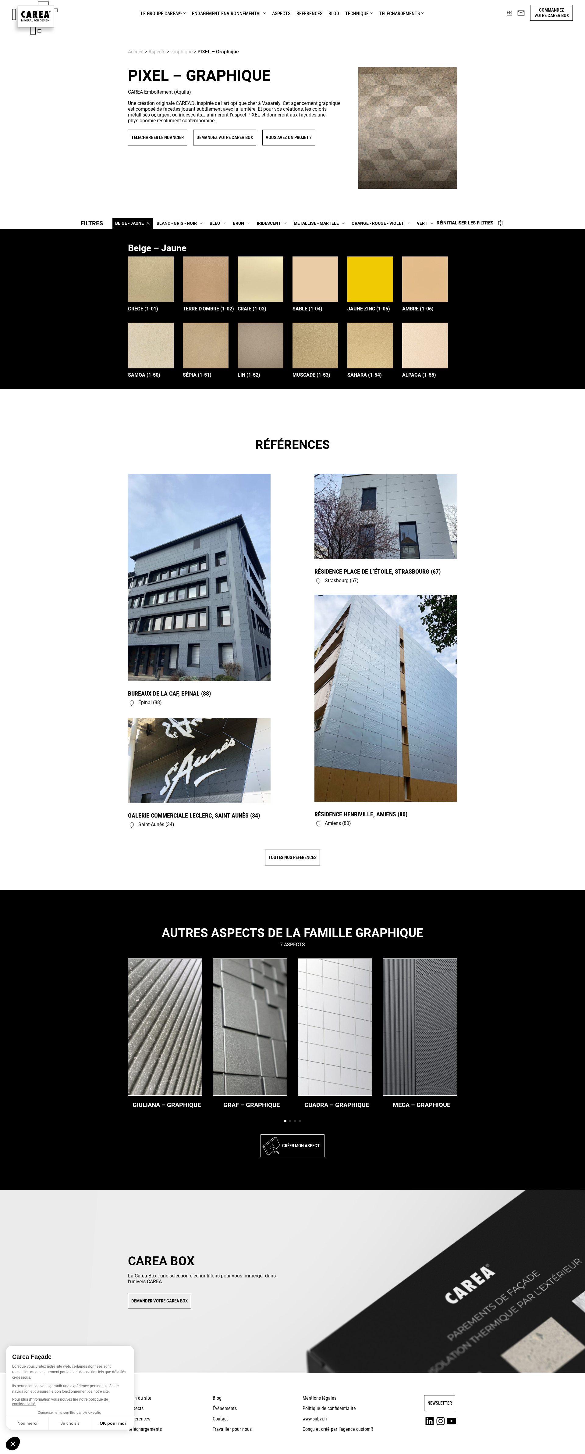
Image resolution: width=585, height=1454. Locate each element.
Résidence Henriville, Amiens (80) (360, 814)
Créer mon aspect (301, 1145)
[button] (509, 13)
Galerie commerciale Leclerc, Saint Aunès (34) (194, 815)
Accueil (136, 52)
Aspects (156, 52)
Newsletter (439, 1403)
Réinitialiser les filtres (465, 223)
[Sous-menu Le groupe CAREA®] (184, 12)
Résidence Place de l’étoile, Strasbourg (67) (377, 571)
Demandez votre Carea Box (225, 137)
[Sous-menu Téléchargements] (422, 12)
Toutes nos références (292, 857)
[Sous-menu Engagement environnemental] (264, 12)
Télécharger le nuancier (157, 137)
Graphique (181, 52)
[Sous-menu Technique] (371, 12)
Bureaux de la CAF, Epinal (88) (169, 693)
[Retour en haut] (564, 1440)
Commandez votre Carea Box (551, 12)
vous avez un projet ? (289, 137)
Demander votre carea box (159, 1301)
